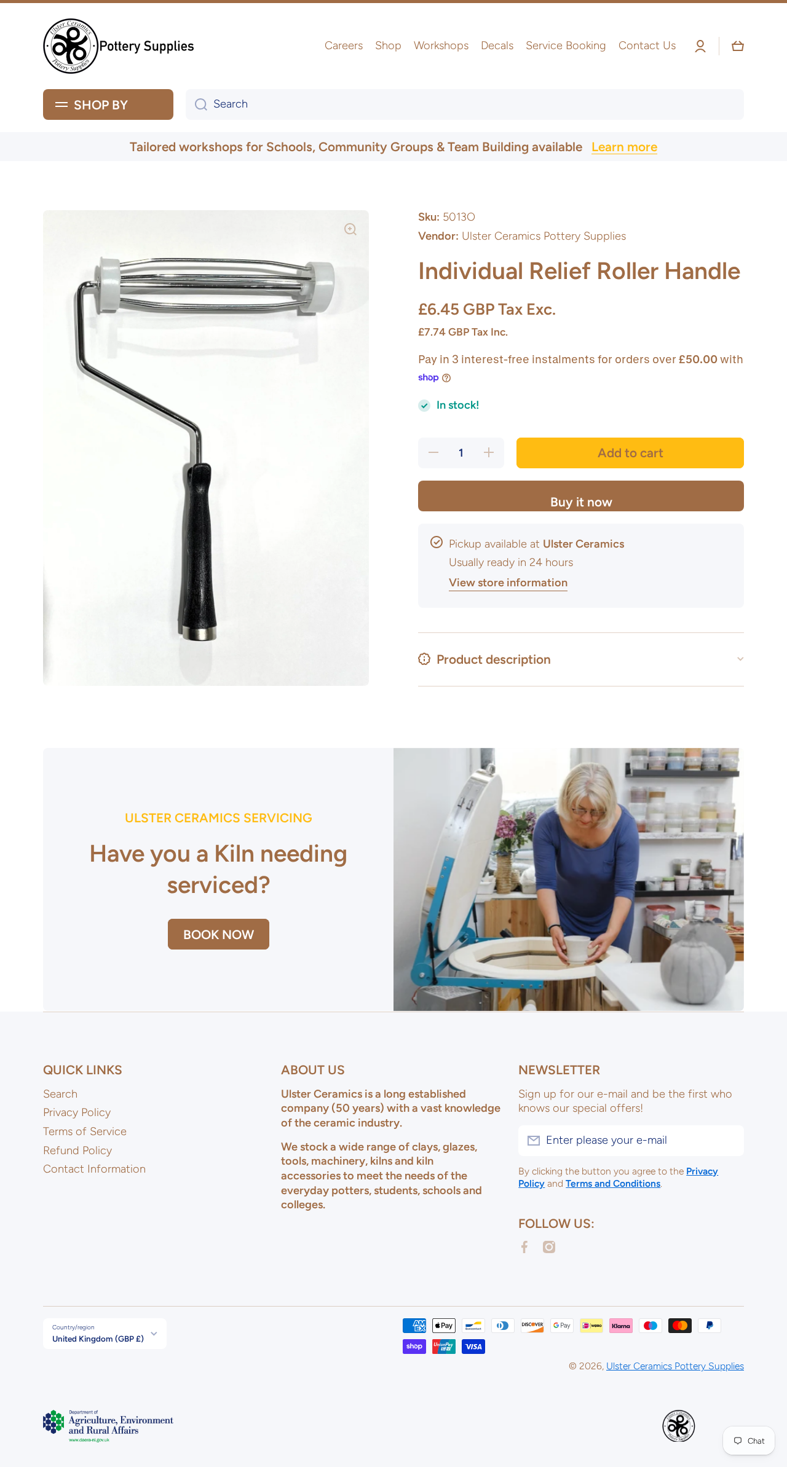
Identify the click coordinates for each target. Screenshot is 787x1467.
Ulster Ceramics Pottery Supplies (675, 1366)
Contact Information (94, 1169)
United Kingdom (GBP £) (98, 1338)
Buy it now (581, 501)
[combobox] (465, 104)
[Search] (196, 104)
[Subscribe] (728, 1140)
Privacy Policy (77, 1112)
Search (60, 1094)
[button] (738, 46)
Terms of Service (85, 1131)
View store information (508, 582)
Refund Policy (77, 1150)
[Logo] (120, 46)
